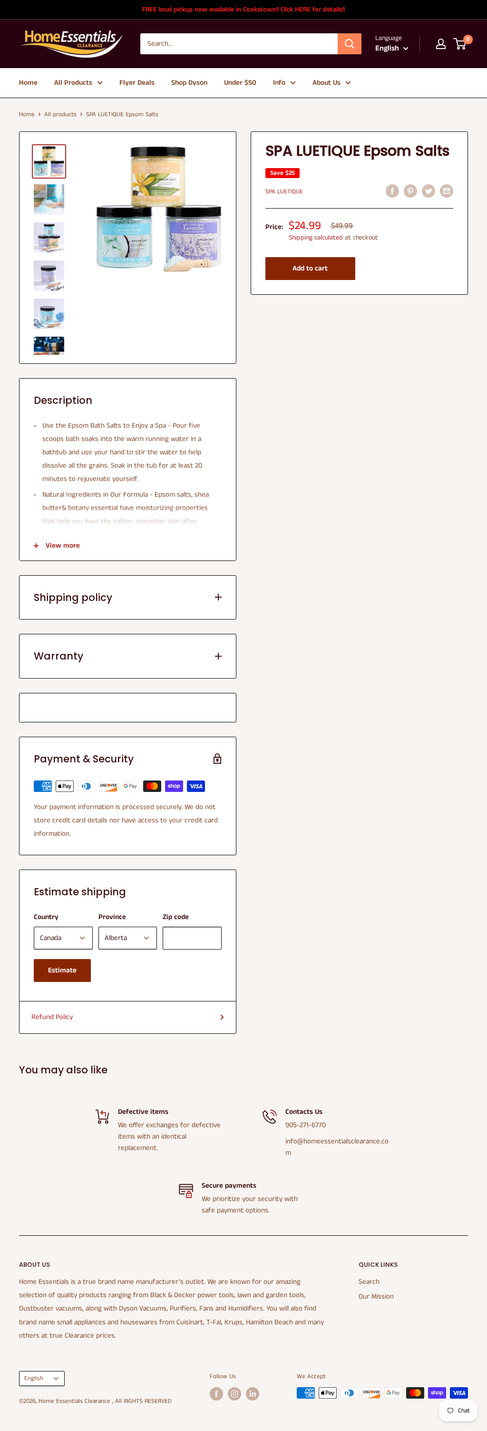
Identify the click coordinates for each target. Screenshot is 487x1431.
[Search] (349, 43)
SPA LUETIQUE (284, 191)
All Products (73, 83)
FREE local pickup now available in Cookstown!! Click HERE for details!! (243, 9)
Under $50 (240, 83)
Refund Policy (52, 1017)
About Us (326, 83)
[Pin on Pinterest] (410, 191)
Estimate (62, 970)
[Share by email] (446, 191)
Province (112, 917)
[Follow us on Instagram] (234, 1394)
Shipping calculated (316, 237)
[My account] (441, 44)
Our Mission (376, 1296)
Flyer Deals (137, 83)
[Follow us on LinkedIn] (252, 1394)
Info (279, 83)
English (33, 1378)
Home (28, 83)
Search (369, 1282)
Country (46, 917)
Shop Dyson (189, 83)
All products (60, 114)
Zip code (176, 917)
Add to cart (310, 268)
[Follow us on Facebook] (216, 1394)
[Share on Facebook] (392, 191)
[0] (460, 44)
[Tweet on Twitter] (428, 191)
